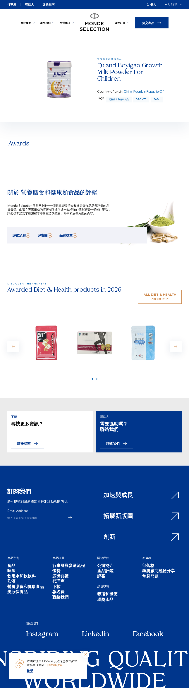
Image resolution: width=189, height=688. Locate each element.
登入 (153, 4)
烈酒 (11, 581)
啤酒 (11, 571)
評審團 (43, 235)
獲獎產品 (105, 600)
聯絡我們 (113, 443)
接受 (30, 671)
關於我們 (26, 22)
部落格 (146, 558)
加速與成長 (118, 495)
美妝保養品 (17, 592)
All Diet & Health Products (160, 296)
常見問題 (150, 576)
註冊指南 (24, 443)
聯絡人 (29, 4)
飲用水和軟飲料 (21, 576)
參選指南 (49, 4)
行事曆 (11, 4)
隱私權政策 (54, 665)
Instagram (42, 634)
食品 (11, 566)
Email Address (17, 511)
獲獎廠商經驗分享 (158, 571)
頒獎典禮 (60, 576)
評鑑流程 (19, 235)
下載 (56, 587)
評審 (101, 576)
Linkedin (95, 634)
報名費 (58, 592)
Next (176, 346)
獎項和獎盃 (107, 594)
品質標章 (66, 235)
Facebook (148, 634)
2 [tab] (96, 379)
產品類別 (45, 22)
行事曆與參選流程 (68, 566)
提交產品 (148, 23)
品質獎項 (65, 22)
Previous (13, 346)
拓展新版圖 (118, 516)
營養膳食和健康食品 (119, 99)
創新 (109, 537)
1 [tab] (92, 379)
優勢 (56, 571)
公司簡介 (105, 566)
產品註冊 (120, 22)
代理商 (58, 581)
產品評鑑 (105, 571)
